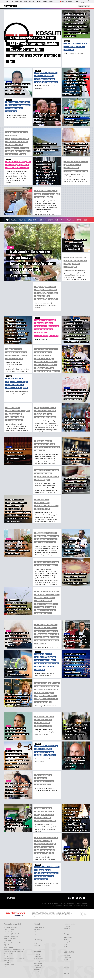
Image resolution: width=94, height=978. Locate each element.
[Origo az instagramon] (77, 898)
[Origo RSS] (84, 898)
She (56, 1)
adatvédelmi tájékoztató (47, 903)
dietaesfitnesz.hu (39, 972)
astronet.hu (37, 954)
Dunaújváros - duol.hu (10, 938)
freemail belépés (84, 6)
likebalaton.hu (38, 963)
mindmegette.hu (38, 967)
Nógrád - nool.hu (8, 953)
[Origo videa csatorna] (80, 898)
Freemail (38, 1)
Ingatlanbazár (70, 1)
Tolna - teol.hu (8, 960)
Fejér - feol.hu (8, 940)
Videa (25, 1)
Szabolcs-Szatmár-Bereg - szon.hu (14, 958)
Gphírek (51, 1)
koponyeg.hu (67, 957)
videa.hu (66, 959)
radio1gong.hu (68, 971)
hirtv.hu (36, 932)
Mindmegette (18, 1)
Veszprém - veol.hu (9, 964)
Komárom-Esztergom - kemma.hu (13, 951)
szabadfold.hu (38, 929)
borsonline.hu (68, 937)
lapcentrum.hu (68, 962)
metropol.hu (67, 942)
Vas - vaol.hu (7, 962)
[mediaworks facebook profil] (81, 914)
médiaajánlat (85, 903)
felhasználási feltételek (60, 903)
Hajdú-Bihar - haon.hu (10, 945)
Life (12, 1)
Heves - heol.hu (8, 947)
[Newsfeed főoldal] (10, 898)
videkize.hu (67, 926)
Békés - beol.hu (8, 932)
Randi (62, 1)
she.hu (66, 946)
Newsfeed (31, 1)
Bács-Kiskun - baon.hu (10, 927)
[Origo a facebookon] (69, 898)
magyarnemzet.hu (39, 927)
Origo (7, 1)
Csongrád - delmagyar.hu (11, 936)
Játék (77, 1)
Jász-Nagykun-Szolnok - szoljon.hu (14, 949)
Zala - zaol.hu (8, 967)
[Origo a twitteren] (73, 898)
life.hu (65, 944)
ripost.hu (66, 939)
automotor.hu (37, 956)
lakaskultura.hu (38, 958)
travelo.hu (37, 969)
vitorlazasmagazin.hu (70, 924)
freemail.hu (67, 955)
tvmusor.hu (67, 928)
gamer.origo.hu (38, 961)
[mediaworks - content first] (15, 914)
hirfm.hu (66, 973)
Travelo (45, 1)
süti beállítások (70, 903)
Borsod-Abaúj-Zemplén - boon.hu (13, 934)
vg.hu (35, 943)
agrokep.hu (37, 945)
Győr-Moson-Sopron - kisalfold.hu (13, 943)
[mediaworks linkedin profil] (86, 914)
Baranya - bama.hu (9, 929)
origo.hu (36, 934)
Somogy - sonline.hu (10, 956)
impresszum (78, 903)
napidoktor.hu (38, 965)
